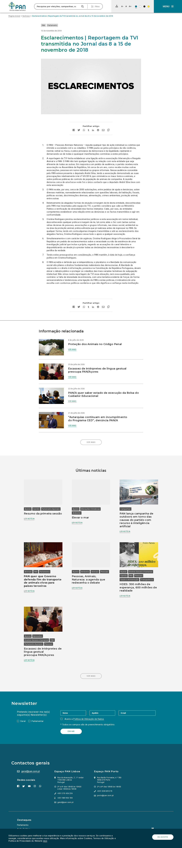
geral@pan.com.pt (30, 771)
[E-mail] (137, 713)
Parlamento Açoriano (51, 509)
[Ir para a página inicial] (17, 6)
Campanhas (125, 509)
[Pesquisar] (82, 6)
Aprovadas (37, 636)
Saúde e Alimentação (129, 580)
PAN (43, 25)
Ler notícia (29, 519)
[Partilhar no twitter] (78, 130)
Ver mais (72, 349)
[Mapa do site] (117, 6)
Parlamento (52, 25)
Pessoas (104, 572)
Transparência (147, 580)
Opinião (36, 509)
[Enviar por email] (103, 130)
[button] (168, 6)
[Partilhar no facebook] (73, 130)
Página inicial (14, 16)
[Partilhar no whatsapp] (83, 130)
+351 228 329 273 (104, 791)
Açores (28, 509)
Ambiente (77, 513)
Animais (28, 572)
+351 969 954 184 (65, 798)
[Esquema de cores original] (136, 6)
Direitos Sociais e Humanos (140, 572)
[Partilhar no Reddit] (98, 130)
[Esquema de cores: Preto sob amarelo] (148, 6)
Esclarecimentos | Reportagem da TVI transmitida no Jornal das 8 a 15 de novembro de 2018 (72, 16)
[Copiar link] (108, 130)
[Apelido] (104, 713)
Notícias (26, 16)
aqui (45, 841)
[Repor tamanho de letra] (126, 6)
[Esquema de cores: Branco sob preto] (144, 6)
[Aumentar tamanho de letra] (130, 6)
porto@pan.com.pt (105, 795)
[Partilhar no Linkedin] (93, 130)
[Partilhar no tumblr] (88, 130)
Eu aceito (163, 837)
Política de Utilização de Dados (88, 719)
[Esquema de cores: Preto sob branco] (140, 6)
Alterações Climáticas (90, 509)
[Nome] (74, 713)
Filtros (97, 7)
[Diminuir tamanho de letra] (122, 6)
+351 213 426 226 (65, 793)
